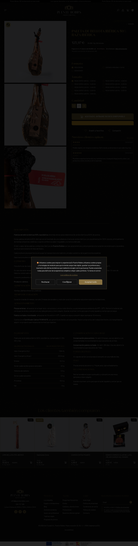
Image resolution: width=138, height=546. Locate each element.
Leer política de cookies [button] (69, 275)
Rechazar (45, 282)
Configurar (67, 282)
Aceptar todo (91, 282)
